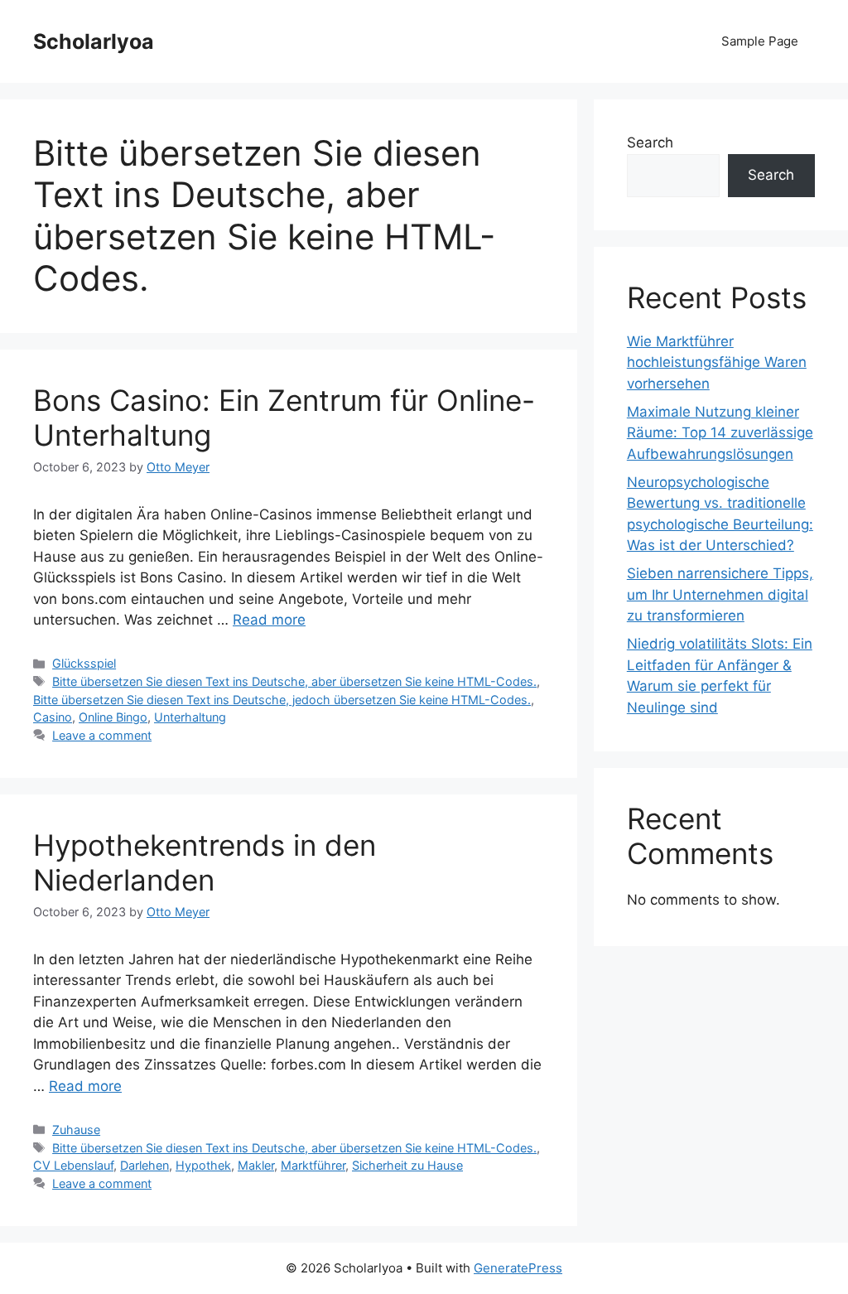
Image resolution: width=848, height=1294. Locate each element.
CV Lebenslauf (73, 1165)
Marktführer (313, 1165)
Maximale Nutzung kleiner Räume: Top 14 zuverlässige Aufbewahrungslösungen (720, 432)
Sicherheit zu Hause (407, 1165)
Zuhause (76, 1130)
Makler (256, 1165)
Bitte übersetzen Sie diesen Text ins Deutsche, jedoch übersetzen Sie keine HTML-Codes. (282, 700)
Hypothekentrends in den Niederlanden (204, 862)
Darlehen (144, 1165)
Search (650, 142)
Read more (269, 619)
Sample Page (759, 41)
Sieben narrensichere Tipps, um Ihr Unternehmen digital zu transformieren (720, 594)
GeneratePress (518, 1268)
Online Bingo (113, 717)
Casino (52, 717)
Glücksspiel (84, 663)
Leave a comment (102, 735)
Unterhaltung (190, 717)
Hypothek (203, 1165)
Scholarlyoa (93, 41)
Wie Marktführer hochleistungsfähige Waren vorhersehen (717, 362)
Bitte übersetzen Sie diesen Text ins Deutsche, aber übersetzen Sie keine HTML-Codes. (294, 681)
